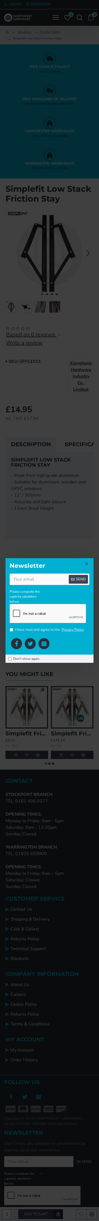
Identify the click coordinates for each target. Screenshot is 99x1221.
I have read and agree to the (49, 629)
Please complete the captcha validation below (25, 596)
